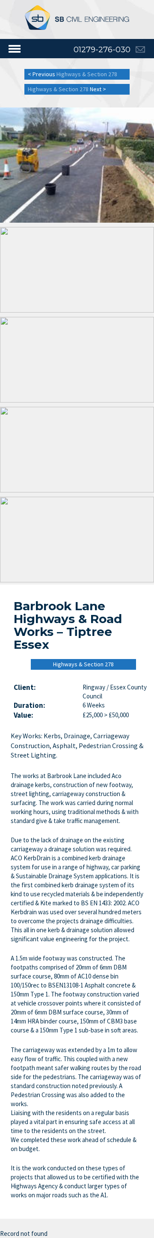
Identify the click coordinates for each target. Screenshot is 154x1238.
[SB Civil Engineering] (77, 17)
